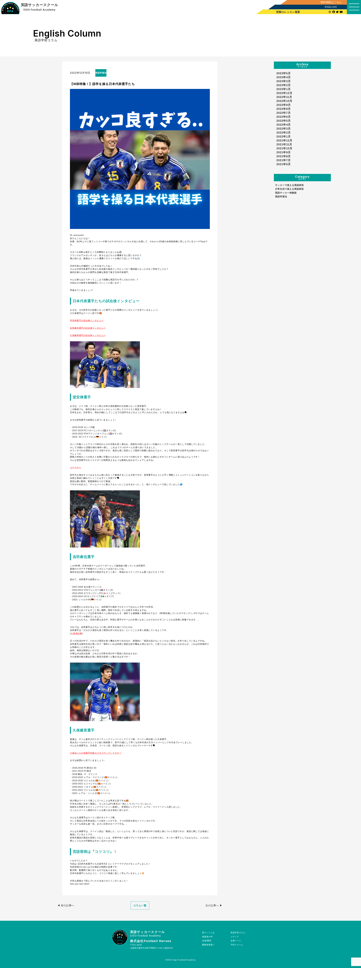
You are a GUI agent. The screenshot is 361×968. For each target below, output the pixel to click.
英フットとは (208, 932)
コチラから (75, 467)
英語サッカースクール (39, 5)
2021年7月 (283, 160)
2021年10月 (284, 148)
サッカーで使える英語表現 (289, 185)
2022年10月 (284, 100)
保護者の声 (207, 937)
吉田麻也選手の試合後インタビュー (88, 328)
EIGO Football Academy (40, 9)
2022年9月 (283, 104)
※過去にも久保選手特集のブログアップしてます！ (96, 753)
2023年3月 (283, 81)
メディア (235, 937)
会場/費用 (206, 940)
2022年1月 (283, 136)
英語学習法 (281, 196)
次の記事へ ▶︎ (213, 905)
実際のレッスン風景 (288, 11)
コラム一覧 (140, 905)
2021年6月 (283, 164)
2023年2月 (283, 85)
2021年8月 (283, 156)
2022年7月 (283, 112)
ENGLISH (331, 7)
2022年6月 (283, 116)
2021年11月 (284, 144)
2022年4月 (283, 124)
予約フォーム (237, 945)
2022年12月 (284, 93)
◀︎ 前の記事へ (65, 905)
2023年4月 (283, 77)
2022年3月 (283, 128)
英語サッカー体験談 (286, 192)
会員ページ (236, 940)
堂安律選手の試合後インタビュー (87, 320)
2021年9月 (283, 152)
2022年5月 (283, 120)
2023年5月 (283, 73)
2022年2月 (283, 132)
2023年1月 (283, 89)
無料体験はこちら (331, 2)
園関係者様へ (208, 945)
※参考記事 (76, 633)
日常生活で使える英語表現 (289, 189)
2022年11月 (284, 97)
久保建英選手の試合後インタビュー (88, 335)
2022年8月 (283, 108)
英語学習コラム (238, 932)
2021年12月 (284, 140)
